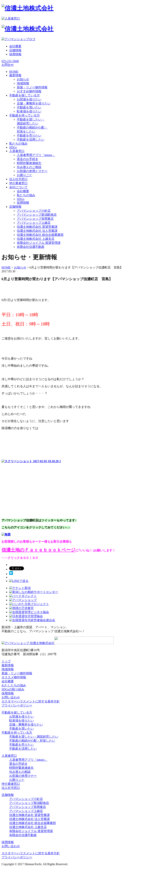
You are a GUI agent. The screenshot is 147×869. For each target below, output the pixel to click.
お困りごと (24, 175)
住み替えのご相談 (29, 167)
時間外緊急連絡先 (29, 163)
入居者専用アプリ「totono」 (36, 155)
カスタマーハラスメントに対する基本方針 (31, 701)
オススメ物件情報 (14, 677)
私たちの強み (26, 195)
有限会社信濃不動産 (30, 246)
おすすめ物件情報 (29, 91)
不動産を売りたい (29, 135)
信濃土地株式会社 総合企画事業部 (40, 234)
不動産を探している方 (17, 712)
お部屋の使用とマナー (32, 171)
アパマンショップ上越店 (34, 222)
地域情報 (23, 83)
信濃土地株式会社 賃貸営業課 (37, 226)
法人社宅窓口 (11, 787)
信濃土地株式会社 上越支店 (35, 238)
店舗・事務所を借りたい (34, 103)
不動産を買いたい (29, 107)
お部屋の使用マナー (23, 775)
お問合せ (8, 64)
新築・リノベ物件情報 (32, 87)
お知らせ (23, 79)
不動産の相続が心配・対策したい (32, 740)
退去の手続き (18, 763)
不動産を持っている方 (17, 732)
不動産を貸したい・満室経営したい (33, 736)
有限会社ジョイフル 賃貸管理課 (38, 242)
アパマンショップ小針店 (34, 210)
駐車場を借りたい (29, 111)
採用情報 (15, 54)
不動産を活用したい (30, 139)
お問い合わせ (11, 697)
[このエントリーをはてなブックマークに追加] (11, 573)
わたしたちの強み (14, 685)
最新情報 (8, 665)
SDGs (20, 199)
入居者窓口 (9, 755)
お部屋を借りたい (29, 99)
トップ (6, 661)
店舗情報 (15, 50)
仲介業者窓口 (11, 783)
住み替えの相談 (20, 771)
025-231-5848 (10, 61)
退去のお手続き (27, 159)
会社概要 (15, 46)
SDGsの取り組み (13, 689)
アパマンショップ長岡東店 (35, 218)
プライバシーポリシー (17, 705)
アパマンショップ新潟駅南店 (37, 214)
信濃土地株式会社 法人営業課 (37, 230)
